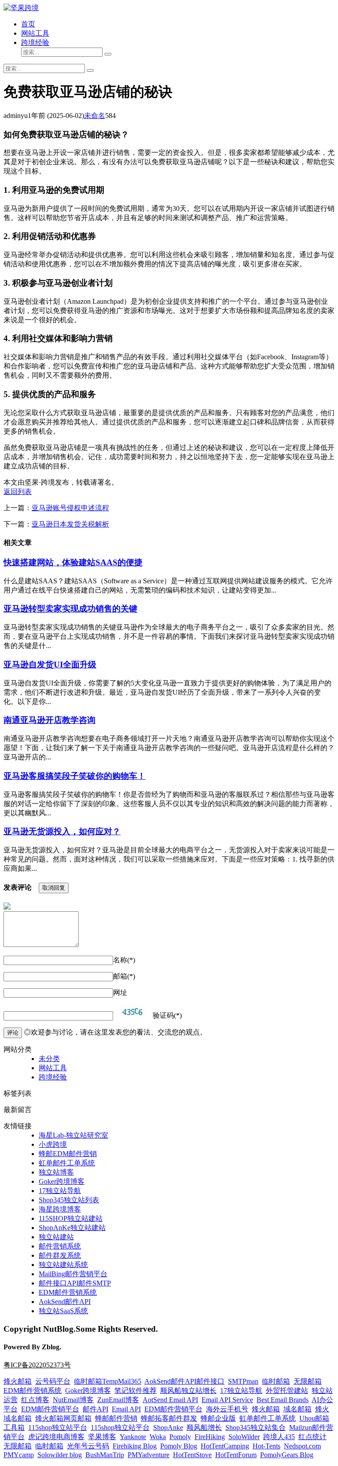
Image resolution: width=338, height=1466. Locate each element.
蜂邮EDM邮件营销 (68, 1153)
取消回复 (53, 887)
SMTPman (243, 1381)
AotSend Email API (170, 1399)
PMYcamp (19, 1455)
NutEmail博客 (73, 1399)
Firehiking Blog (135, 1446)
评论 (12, 1032)
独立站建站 (56, 1237)
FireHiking (210, 1436)
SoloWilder (244, 1436)
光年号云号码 (88, 1446)
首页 (28, 24)
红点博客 (35, 1399)
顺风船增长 (204, 1427)
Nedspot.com (302, 1446)
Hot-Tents (266, 1446)
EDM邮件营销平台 (50, 1409)
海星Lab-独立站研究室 (73, 1135)
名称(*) (124, 960)
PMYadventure (148, 1455)
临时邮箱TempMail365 (107, 1381)
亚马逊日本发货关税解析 (70, 524)
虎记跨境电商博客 (56, 1436)
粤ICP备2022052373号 (37, 1365)
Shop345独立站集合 (255, 1427)
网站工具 (35, 33)
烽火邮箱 (18, 1381)
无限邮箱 (308, 1381)
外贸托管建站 (287, 1390)
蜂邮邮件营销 (116, 1418)
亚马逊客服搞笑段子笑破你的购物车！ (75, 776)
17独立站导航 (60, 1190)
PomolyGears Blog (286, 1455)
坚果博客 (102, 1436)
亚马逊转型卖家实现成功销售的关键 (70, 608)
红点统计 (312, 1436)
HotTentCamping (225, 1446)
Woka (158, 1436)
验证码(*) (167, 1015)
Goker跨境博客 (61, 1181)
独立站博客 (56, 1172)
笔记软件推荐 (135, 1390)
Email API (126, 1409)
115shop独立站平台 (57, 1427)
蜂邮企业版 (218, 1418)
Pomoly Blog (178, 1446)
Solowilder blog (59, 1455)
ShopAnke (168, 1427)
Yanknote (133, 1436)
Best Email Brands (283, 1399)
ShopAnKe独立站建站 (72, 1227)
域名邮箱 (297, 1409)
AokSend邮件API (65, 1301)
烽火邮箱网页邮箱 (63, 1418)
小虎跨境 (53, 1144)
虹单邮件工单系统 (67, 1163)
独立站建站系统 (63, 1264)
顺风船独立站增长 (188, 1390)
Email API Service (227, 1399)
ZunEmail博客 (118, 1399)
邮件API (95, 1409)
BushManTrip (104, 1455)
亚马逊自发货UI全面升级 (50, 664)
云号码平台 (52, 1381)
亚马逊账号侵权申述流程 (70, 508)
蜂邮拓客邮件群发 (169, 1418)
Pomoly (180, 1436)
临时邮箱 (276, 1381)
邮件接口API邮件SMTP (75, 1283)
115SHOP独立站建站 (71, 1218)
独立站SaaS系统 (63, 1311)
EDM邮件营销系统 (68, 1292)
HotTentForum (236, 1455)
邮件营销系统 (60, 1246)
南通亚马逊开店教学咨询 (50, 720)
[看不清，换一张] (133, 1011)
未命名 (94, 115)
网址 (120, 992)
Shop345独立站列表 (69, 1200)
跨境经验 (35, 42)
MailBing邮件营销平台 (73, 1274)
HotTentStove (192, 1455)
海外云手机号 (227, 1409)
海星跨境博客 (60, 1209)
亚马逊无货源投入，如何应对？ (62, 831)
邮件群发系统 (60, 1255)
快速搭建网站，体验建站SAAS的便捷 (73, 562)
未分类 (49, 1058)
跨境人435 (279, 1436)
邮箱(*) (124, 976)
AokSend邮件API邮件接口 (184, 1381)
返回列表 (18, 491)
